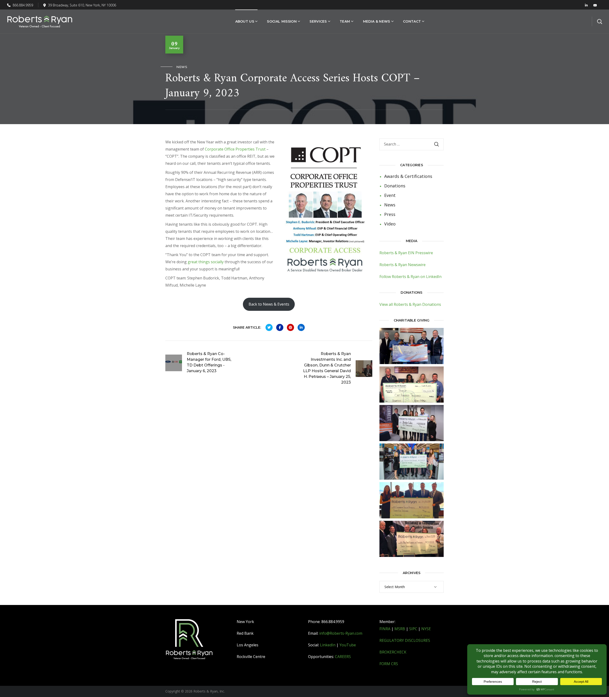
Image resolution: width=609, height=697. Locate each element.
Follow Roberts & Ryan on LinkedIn (410, 276)
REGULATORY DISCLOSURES (404, 640)
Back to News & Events (269, 304)
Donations (394, 186)
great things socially (206, 261)
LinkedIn (327, 645)
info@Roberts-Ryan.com (340, 633)
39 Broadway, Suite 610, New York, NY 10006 (82, 5)
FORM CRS (388, 663)
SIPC (413, 628)
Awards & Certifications (408, 176)
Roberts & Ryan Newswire (402, 264)
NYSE (426, 628)
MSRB (399, 628)
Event (390, 195)
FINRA (384, 628)
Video (390, 224)
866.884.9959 (22, 5)
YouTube (347, 645)
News (181, 67)
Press (389, 214)
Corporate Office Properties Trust (235, 149)
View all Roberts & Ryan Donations (410, 304)
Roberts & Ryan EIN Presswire (406, 252)
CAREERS (343, 656)
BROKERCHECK (392, 652)
